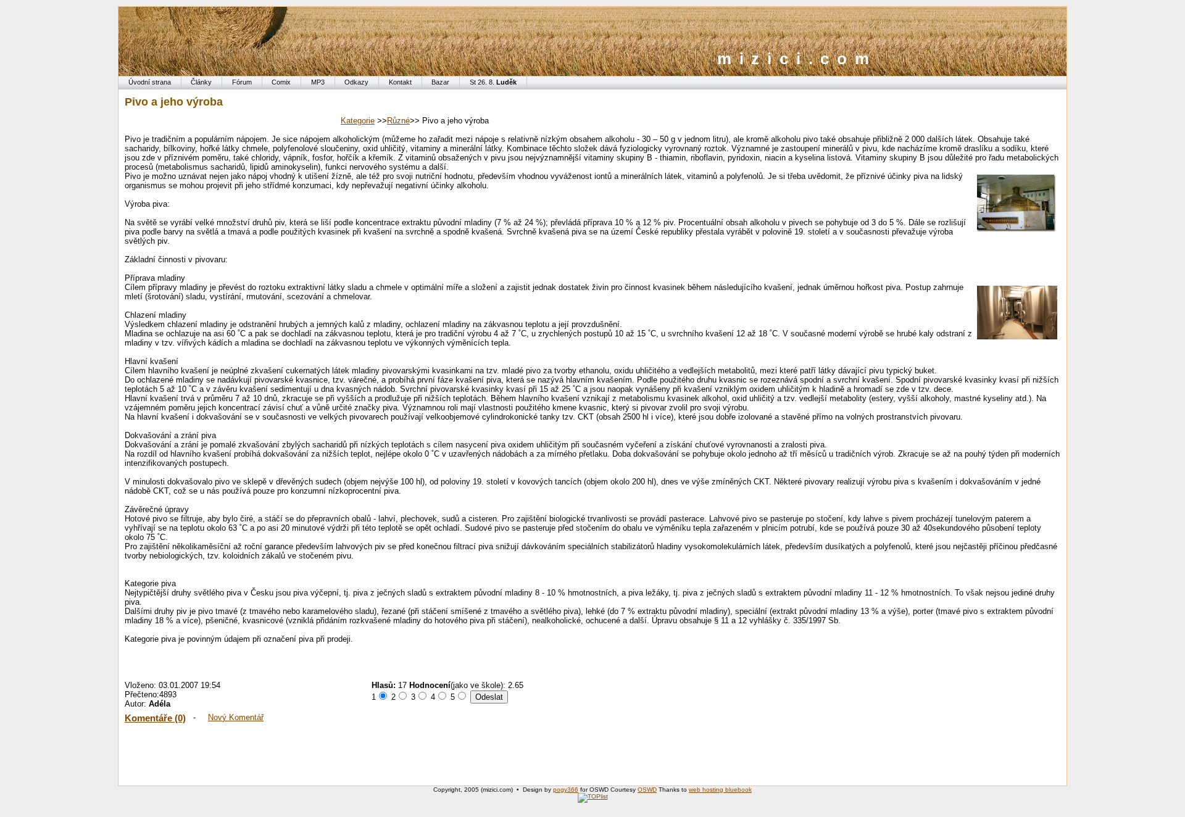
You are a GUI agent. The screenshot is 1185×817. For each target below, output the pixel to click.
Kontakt (400, 82)
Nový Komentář (236, 717)
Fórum (242, 82)
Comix (281, 82)
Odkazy (356, 82)
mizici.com (797, 58)
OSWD (647, 789)
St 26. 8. (493, 82)
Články (201, 82)
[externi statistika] (593, 796)
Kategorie (358, 120)
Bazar (440, 82)
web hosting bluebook (720, 789)
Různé (398, 120)
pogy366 (565, 789)
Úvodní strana (149, 82)
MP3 (318, 82)
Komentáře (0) (155, 718)
